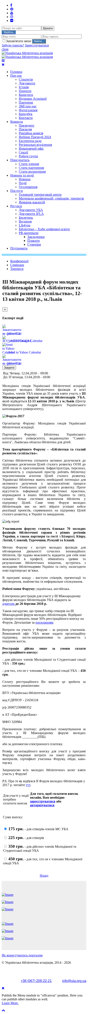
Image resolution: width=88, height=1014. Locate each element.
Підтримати (19, 248)
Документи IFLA (31, 214)
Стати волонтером (32, 171)
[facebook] (11, 5)
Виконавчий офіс (31, 148)
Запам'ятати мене (19, 41)
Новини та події (22, 175)
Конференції (19, 261)
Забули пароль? (13, 45)
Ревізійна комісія (31, 133)
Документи (27, 83)
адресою (8, 604)
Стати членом (29, 164)
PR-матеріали (28, 233)
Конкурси (26, 95)
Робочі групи (28, 156)
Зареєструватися (37, 45)
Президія (25, 129)
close (5, 49)
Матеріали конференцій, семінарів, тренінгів (51, 198)
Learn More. (10, 1003)
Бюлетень (26, 217)
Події (22, 183)
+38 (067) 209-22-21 (36, 981)
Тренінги (16, 269)
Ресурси (16, 206)
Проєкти (25, 91)
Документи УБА (31, 210)
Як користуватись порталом (22, 955)
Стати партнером (31, 167)
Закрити (9, 367)
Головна (16, 72)
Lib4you (24, 225)
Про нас (16, 75)
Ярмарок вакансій (32, 202)
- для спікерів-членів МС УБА (38, 829)
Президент (26, 125)
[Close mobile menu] (3, 64)
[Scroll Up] (3, 1010)
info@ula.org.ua (74, 981)
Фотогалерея (28, 110)
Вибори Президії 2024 (35, 137)
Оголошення (28, 187)
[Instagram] (11, 17)
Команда (16, 121)
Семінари (17, 265)
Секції (23, 152)
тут (28, 785)
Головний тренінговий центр (40, 194)
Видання (25, 221)
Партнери (26, 102)
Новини (25, 179)
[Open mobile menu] (3, 60)
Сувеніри (34, 244)
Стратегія (26, 79)
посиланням (44, 622)
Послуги (16, 191)
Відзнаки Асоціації (33, 98)
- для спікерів (26, 838)
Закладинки (36, 237)
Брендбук (25, 114)
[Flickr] (11, 20)
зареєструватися (42, 801)
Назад (44, 875)
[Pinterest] (11, 9)
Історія (24, 87)
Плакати (33, 240)
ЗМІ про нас (28, 106)
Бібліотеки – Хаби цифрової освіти (44, 229)
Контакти (26, 118)
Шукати (48, 28)
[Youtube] (11, 13)
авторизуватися (42, 805)
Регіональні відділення (35, 144)
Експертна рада (30, 141)
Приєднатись (19, 160)
